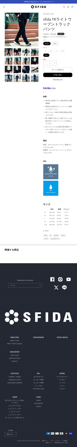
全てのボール (38, 377)
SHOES (38, 400)
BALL (38, 373)
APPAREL (62, 373)
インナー (62, 389)
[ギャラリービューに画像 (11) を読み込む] (26, 69)
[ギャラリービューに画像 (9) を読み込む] (8, 69)
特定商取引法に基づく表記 (61, 442)
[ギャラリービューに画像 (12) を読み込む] (35, 69)
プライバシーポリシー (55, 440)
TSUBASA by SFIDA (15, 380)
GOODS (38, 406)
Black (47, 43)
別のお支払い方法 (57, 79)
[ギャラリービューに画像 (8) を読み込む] (35, 61)
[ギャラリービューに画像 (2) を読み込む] (17, 52)
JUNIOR (14, 397)
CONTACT (14, 361)
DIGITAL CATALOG (62, 337)
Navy (54, 43)
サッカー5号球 (38, 380)
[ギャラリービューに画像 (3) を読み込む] (26, 52)
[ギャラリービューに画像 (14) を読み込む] (17, 78)
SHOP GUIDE (15, 355)
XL (63, 51)
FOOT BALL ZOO (38, 389)
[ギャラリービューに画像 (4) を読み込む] (35, 52)
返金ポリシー (45, 440)
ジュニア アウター (14, 406)
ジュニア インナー (14, 415)
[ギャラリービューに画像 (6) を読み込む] (17, 61)
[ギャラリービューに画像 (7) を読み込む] (26, 61)
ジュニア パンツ (14, 412)
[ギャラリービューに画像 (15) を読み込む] (26, 78)
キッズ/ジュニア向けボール (14, 418)
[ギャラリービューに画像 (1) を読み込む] (8, 52)
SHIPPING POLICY (15, 358)
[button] (4, 7)
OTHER (38, 397)
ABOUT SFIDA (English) (14, 344)
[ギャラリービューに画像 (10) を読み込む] (17, 69)
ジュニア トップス (14, 409)
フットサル (38, 386)
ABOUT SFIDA (15, 337)
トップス (62, 383)
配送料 (45, 36)
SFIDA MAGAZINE (38, 337)
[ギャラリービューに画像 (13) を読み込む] (8, 78)
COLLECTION (15, 373)
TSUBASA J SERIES (15, 377)
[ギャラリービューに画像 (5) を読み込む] (8, 61)
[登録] (40, 285)
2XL (46, 55)
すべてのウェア (62, 377)
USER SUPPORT (15, 352)
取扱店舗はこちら (49, 88)
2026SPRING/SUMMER (14, 383)
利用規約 (65, 440)
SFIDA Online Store (25, 440)
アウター (62, 380)
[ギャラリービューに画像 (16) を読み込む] (35, 78)
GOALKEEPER (38, 403)
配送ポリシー (49, 442)
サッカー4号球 (38, 383)
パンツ (62, 386)
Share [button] (47, 231)
